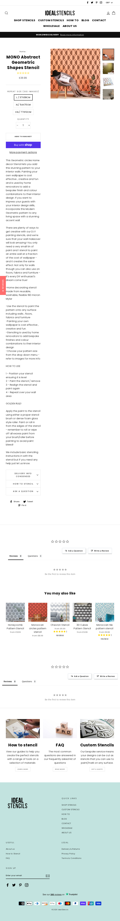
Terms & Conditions (71, 858)
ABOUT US (70, 26)
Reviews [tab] (14, 556)
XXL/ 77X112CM (23, 111)
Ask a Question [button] (75, 550)
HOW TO (73, 20)
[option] (60, 34)
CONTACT (99, 20)
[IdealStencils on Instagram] (26, 885)
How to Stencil (23, 484)
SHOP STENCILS (24, 20)
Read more (60, 769)
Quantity (23, 119)
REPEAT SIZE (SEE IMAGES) (23, 91)
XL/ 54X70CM (23, 104)
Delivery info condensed (23, 475)
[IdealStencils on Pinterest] (20, 885)
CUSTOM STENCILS (51, 20)
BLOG (85, 20)
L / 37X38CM (23, 97)
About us (10, 849)
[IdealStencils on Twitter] (14, 885)
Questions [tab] (33, 556)
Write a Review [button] (101, 550)
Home (22, 51)
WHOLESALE (51, 26)
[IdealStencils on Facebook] (7, 885)
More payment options (23, 152)
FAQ (8, 858)
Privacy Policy (68, 853)
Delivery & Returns (71, 849)
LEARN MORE (22, 769)
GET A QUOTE (97, 769)
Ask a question (23, 491)
